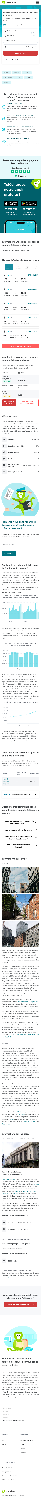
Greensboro (6, 1124)
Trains (4, 1444)
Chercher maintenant (15, 1278)
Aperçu (16, 72)
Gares (6, 82)
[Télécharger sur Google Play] (29, 203)
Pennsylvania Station (9, 1179)
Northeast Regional (29, 1191)
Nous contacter (7, 1468)
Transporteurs (7, 77)
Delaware (6, 1414)
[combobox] (20, 30)
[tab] (10, 26)
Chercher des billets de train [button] (20, 1305)
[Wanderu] (9, 2)
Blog (22, 1444)
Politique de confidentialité (11, 1480)
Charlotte (33, 1121)
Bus (3, 1440)
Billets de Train (6, 1408)
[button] (37, 3)
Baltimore (21, 1114)
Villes (28, 77)
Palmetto (15, 1193)
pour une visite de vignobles (28, 1001)
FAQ (18, 77)
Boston (26, 1121)
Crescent (5, 1193)
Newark (28, 1112)
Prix (27, 72)
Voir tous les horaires (20, 346)
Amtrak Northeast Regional (6, 781)
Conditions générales (9, 1476)
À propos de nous (26, 1440)
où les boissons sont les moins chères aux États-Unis (20, 1009)
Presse (22, 1448)
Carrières (23, 1452)
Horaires (6, 72)
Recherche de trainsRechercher (28, 403)
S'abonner (9, 553)
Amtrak (4, 1112)
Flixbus (11, 1119)
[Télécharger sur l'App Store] (11, 203)
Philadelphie (21, 1112)
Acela (18, 1191)
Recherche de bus (9, 403)
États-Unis (6, 1411)
